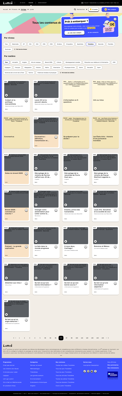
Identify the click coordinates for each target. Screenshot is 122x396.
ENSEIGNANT (42, 2)
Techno (30, 72)
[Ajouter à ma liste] (26, 100)
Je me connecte (93, 32)
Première (110, 44)
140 (97, 338)
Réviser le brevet (36, 365)
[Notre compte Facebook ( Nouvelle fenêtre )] (95, 371)
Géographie (27, 67)
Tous (6, 44)
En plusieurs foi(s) (9, 385)
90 (45, 338)
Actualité (15, 62)
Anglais (24, 62)
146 (103, 338)
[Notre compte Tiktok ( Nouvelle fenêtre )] (84, 371)
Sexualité (90, 67)
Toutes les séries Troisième (65, 379)
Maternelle (15, 44)
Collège (23, 9)
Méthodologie (35, 368)
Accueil (5, 9)
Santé (81, 67)
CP (24, 44)
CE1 (30, 44)
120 (87, 338)
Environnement (35, 379)
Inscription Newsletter (91, 365)
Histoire (38, 67)
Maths (47, 67)
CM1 (44, 44)
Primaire (14, 9)
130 (92, 338)
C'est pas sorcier (9, 365)
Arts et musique (36, 62)
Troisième (91, 44)
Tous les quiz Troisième (64, 368)
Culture (59, 62)
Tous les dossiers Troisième (65, 382)
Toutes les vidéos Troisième (65, 365)
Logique (6, 375)
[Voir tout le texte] (61, 355)
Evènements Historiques (38, 382)
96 (61, 338)
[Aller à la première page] (13, 338)
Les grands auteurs (36, 375)
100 (77, 338)
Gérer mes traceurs (33, 393)
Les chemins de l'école (11, 368)
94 (50, 338)
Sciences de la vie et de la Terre (14, 72)
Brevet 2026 (48, 62)
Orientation (56, 67)
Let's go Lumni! (8, 379)
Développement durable (73, 62)
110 (82, 338)
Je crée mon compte (74, 33)
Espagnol (7, 67)
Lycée (32, 9)
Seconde (100, 44)
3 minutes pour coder (10, 372)
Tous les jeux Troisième (64, 372)
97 (66, 338)
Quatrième (80, 44)
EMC (114, 62)
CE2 (37, 44)
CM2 (51, 44)
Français (17, 67)
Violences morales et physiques (46, 72)
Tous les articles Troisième (65, 375)
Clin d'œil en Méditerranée (12, 382)
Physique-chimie (70, 67)
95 (55, 338)
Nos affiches (112, 362)
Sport (99, 67)
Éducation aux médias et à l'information (96, 62)
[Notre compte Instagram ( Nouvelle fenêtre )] (88, 371)
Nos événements (113, 368)
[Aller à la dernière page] (108, 338)
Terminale (8, 49)
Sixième (59, 44)
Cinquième (69, 44)
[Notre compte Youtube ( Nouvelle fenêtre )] (91, 371)
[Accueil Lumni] (7, 3)
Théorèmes (34, 372)
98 (71, 338)
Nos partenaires (113, 365)
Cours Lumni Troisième (63, 385)
